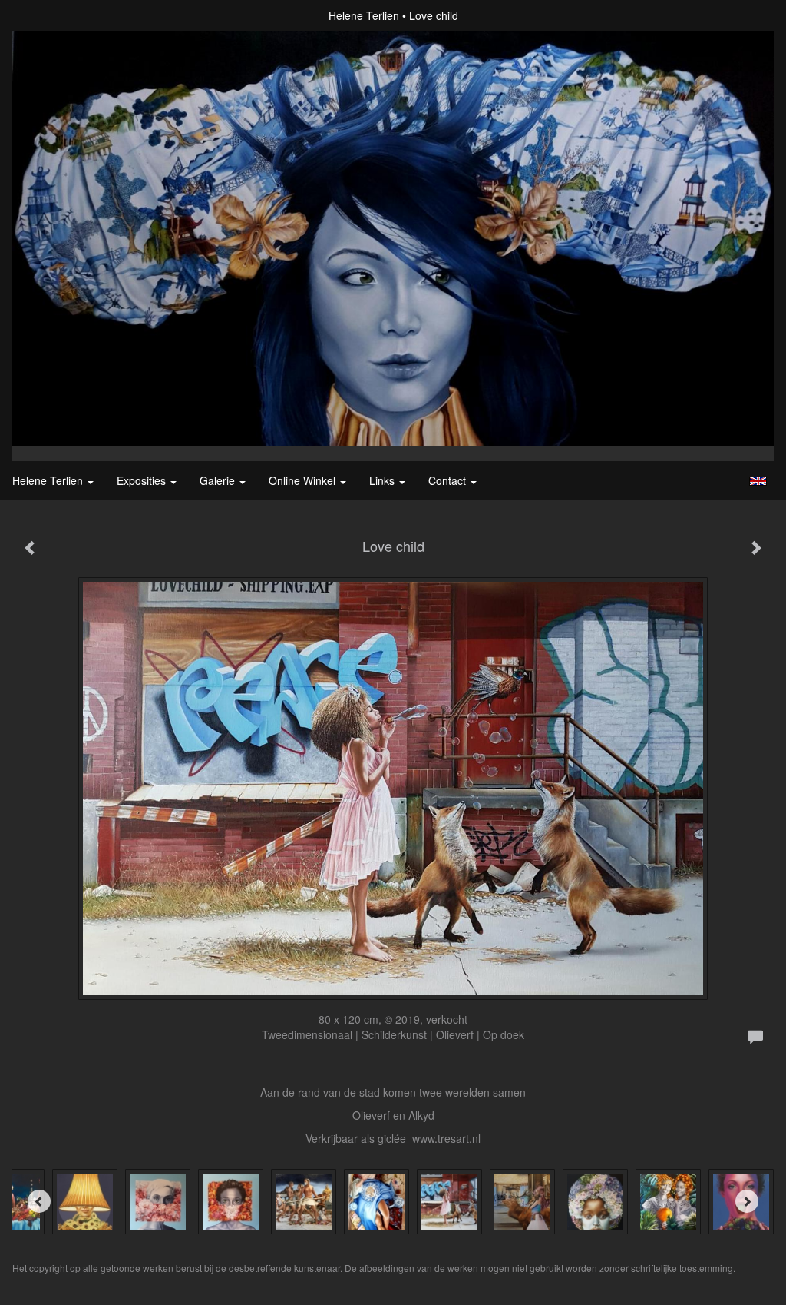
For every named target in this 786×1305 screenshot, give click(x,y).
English (758, 481)
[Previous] (39, 1201)
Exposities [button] (143, 480)
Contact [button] (448, 480)
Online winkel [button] (304, 480)
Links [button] (383, 480)
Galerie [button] (219, 480)
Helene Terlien (364, 15)
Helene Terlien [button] (49, 480)
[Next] (746, 1201)
